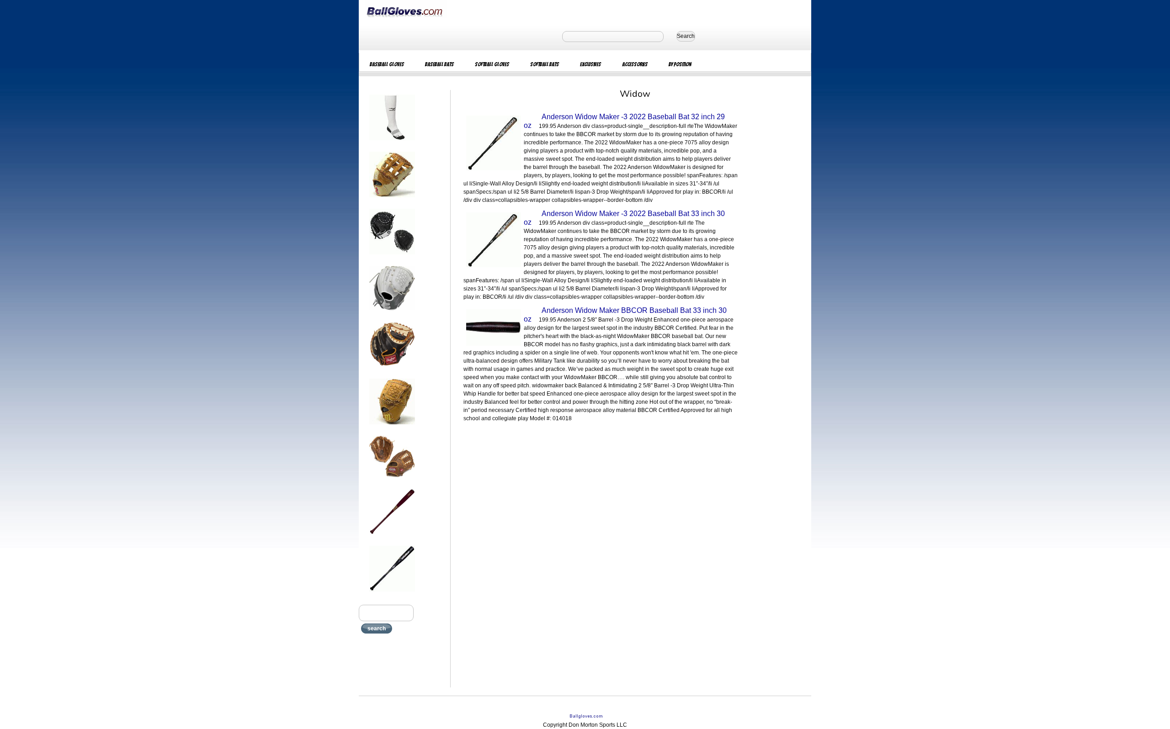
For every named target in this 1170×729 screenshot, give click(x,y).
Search (686, 36)
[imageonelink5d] (392, 370)
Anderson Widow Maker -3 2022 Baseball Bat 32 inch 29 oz (624, 121)
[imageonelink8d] (392, 537)
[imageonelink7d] (392, 480)
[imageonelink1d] (392, 143)
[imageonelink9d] (392, 594)
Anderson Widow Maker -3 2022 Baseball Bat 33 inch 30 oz (624, 218)
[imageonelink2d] (392, 200)
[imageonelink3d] (392, 257)
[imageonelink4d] (392, 312)
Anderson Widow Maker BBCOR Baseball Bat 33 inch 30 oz (625, 314)
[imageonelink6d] (392, 427)
